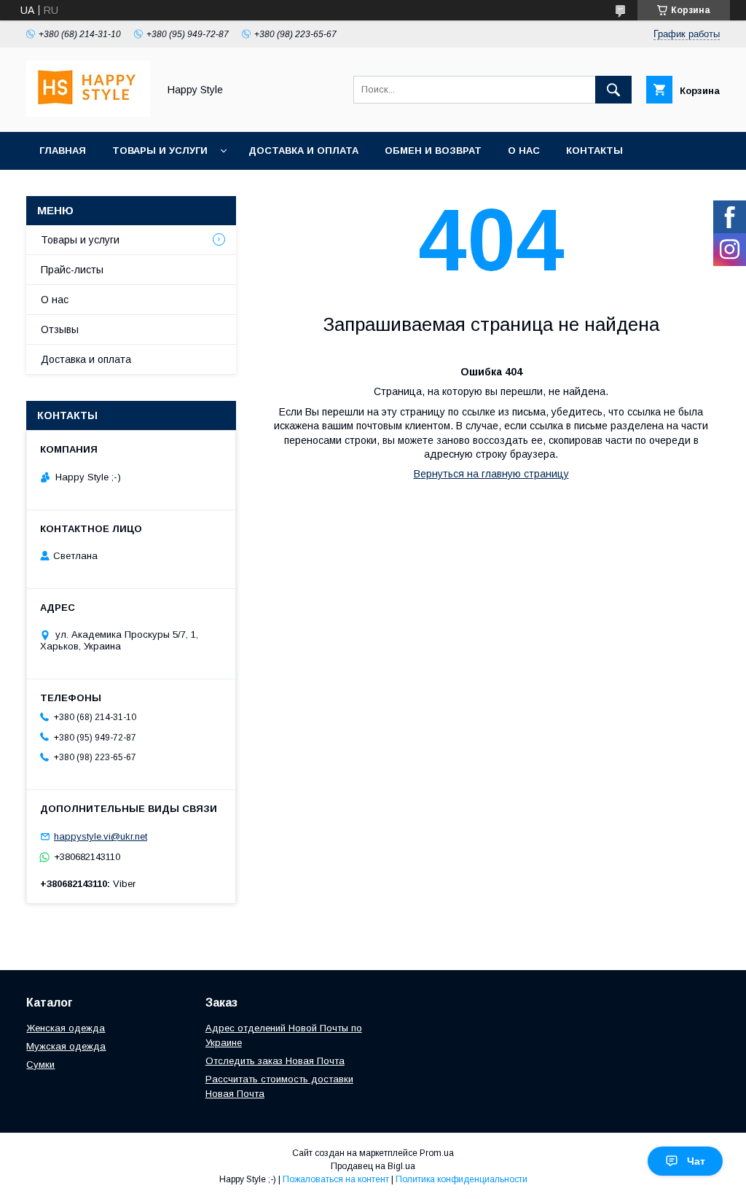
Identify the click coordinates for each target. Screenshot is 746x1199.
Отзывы (60, 329)
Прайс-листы (72, 270)
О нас (524, 150)
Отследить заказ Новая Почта (275, 1060)
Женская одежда (65, 1028)
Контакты (594, 150)
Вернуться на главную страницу (491, 474)
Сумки (40, 1064)
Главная (62, 150)
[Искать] (613, 90)
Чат (696, 1161)
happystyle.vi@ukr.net (100, 836)
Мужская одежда (66, 1046)
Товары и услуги (160, 150)
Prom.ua (437, 1153)
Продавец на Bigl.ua (373, 1166)
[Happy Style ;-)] (88, 113)
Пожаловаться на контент (336, 1179)
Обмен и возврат (433, 150)
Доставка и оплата (303, 150)
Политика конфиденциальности (461, 1179)
